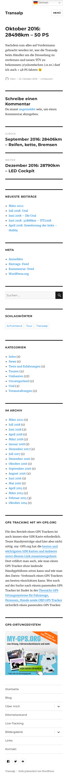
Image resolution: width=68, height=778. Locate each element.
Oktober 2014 (18, 503)
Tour (29, 326)
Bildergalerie (14, 732)
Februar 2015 (18, 498)
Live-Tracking (14, 723)
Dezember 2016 (19, 459)
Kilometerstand (16, 715)
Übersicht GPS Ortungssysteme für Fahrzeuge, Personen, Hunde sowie (31, 595)
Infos (12, 356)
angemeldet (27, 109)
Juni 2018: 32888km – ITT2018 (30, 220)
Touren (14, 371)
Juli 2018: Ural (18, 210)
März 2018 (16, 439)
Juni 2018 (15, 429)
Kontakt (11, 749)
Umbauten (46, 78)
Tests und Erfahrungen (25, 366)
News (12, 361)
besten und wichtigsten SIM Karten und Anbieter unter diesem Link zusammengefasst (31, 551)
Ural (11, 386)
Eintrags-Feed (19, 264)
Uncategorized (19, 381)
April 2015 (15, 488)
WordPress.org (19, 274)
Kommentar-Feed (21, 269)
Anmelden (16, 259)
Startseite (12, 689)
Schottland (14, 326)
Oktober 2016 (18, 463)
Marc (13, 78)
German (43, 2)
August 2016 (17, 473)
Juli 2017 (14, 454)
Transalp (14, 12)
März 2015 (16, 493)
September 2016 (20, 468)
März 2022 (16, 206)
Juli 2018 (14, 424)
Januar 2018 (17, 444)
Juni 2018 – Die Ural (22, 215)
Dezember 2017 (19, 449)
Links (9, 740)
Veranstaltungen (20, 391)
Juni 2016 (15, 478)
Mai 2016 (15, 483)
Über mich (12, 706)
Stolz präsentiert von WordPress (36, 771)
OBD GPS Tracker (50, 600)
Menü (57, 12)
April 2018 (15, 434)
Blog (8, 697)
